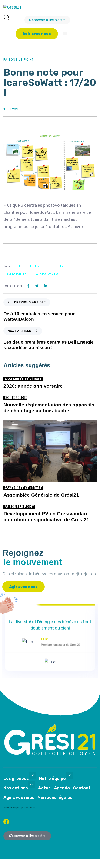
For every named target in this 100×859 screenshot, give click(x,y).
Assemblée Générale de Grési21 (41, 495)
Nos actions (15, 788)
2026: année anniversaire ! (34, 386)
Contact (81, 788)
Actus (44, 788)
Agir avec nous (18, 797)
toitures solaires (47, 273)
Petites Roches (29, 266)
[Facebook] (6, 821)
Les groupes (16, 778)
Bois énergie (15, 398)
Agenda (62, 788)
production (57, 266)
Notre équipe (52, 778)
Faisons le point (18, 59)
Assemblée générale (23, 379)
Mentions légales (54, 797)
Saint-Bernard (17, 273)
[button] (6, 17)
